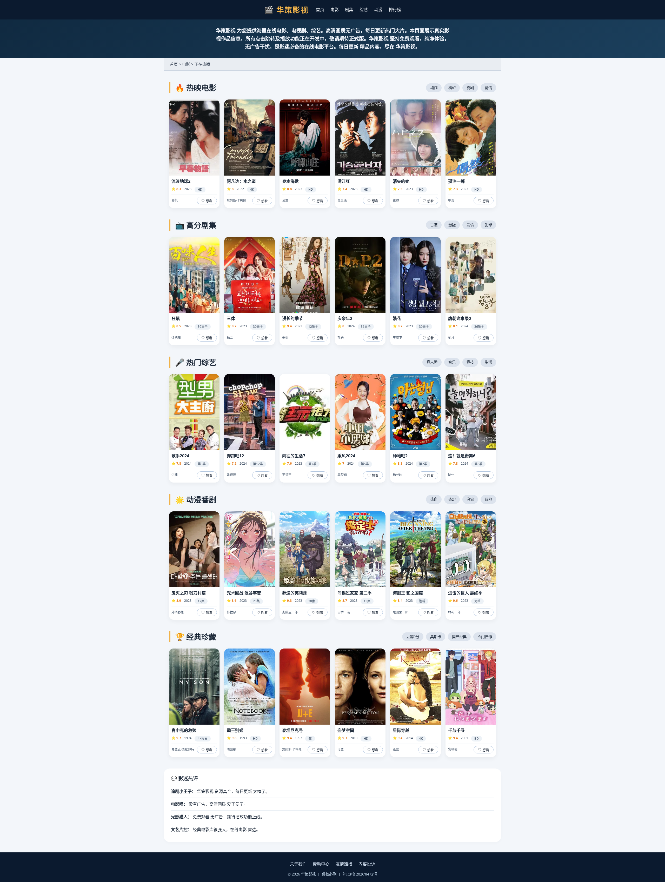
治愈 (470, 499)
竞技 (470, 362)
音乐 (452, 362)
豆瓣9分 (412, 636)
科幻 (452, 87)
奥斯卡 (435, 636)
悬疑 (452, 224)
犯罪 (488, 224)
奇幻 (452, 499)
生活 (488, 362)
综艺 (364, 9)
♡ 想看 (206, 201)
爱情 (470, 224)
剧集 (349, 9)
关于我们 (298, 864)
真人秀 (432, 362)
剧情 (488, 87)
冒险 (488, 499)
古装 (433, 224)
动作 (433, 87)
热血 (433, 499)
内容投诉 (366, 864)
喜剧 (470, 87)
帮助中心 (321, 864)
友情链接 (344, 864)
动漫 (378, 9)
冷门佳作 (484, 636)
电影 (334, 9)
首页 (320, 9)
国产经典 (459, 636)
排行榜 (395, 9)
